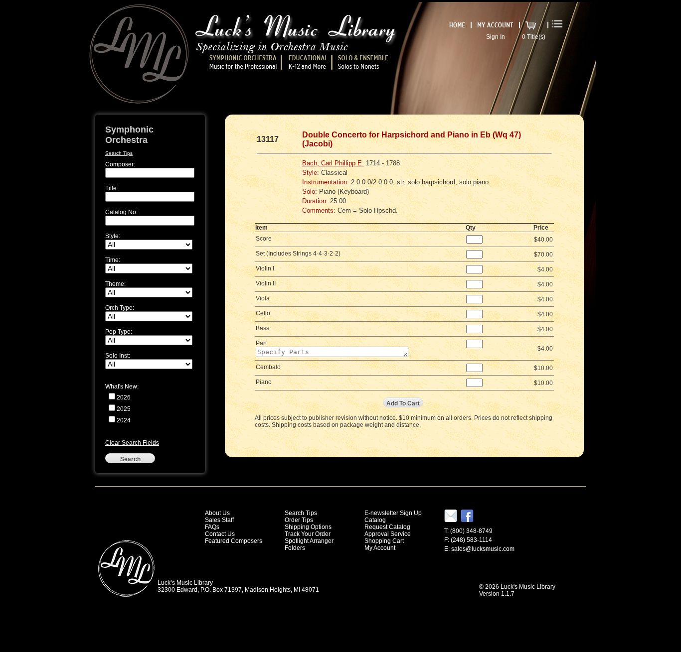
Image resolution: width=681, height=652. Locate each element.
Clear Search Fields (132, 442)
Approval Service (387, 533)
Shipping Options (308, 526)
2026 (124, 397)
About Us (217, 513)
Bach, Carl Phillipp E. (333, 163)
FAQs (212, 526)
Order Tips (299, 520)
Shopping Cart (384, 540)
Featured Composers (233, 540)
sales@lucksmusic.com (482, 548)
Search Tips (119, 153)
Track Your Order (308, 533)
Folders (295, 547)
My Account (379, 547)
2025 (124, 408)
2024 (124, 420)
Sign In (495, 36)
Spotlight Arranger (309, 540)
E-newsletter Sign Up (393, 513)
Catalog (375, 520)
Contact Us (220, 533)
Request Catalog (387, 526)
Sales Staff (219, 520)
